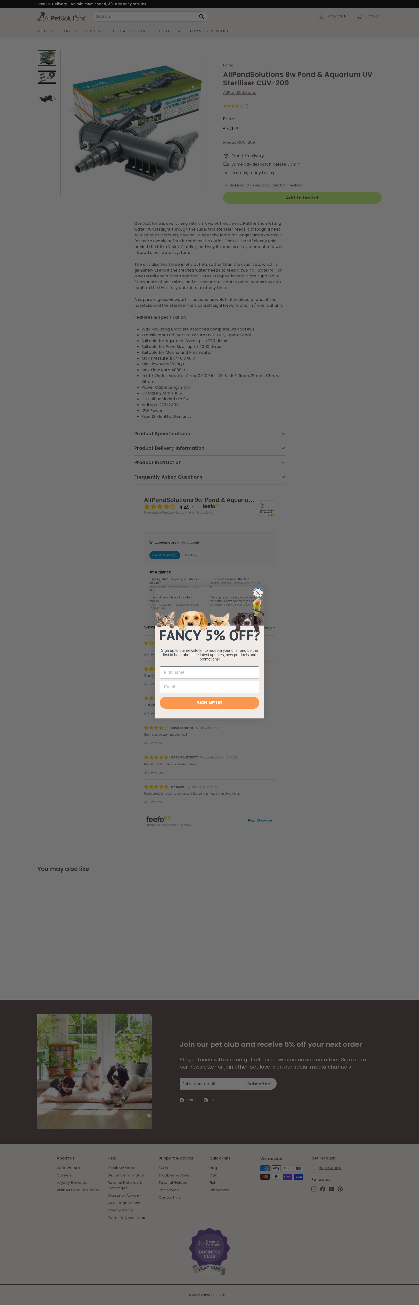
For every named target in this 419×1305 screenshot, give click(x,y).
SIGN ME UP (209, 702)
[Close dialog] (258, 592)
